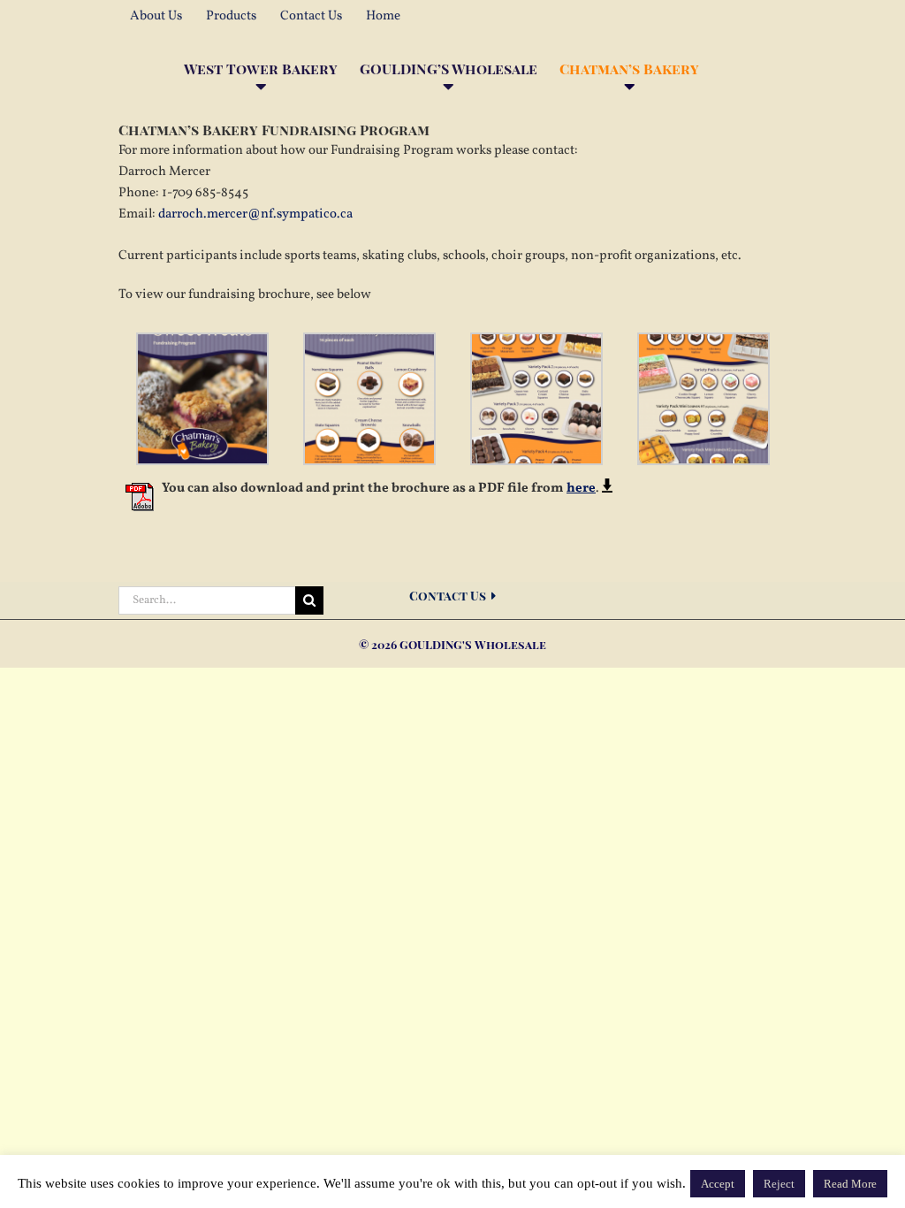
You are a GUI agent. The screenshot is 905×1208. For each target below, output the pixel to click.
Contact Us (450, 595)
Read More (850, 1183)
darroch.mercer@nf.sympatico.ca (255, 214)
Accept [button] (717, 1183)
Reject (779, 1183)
